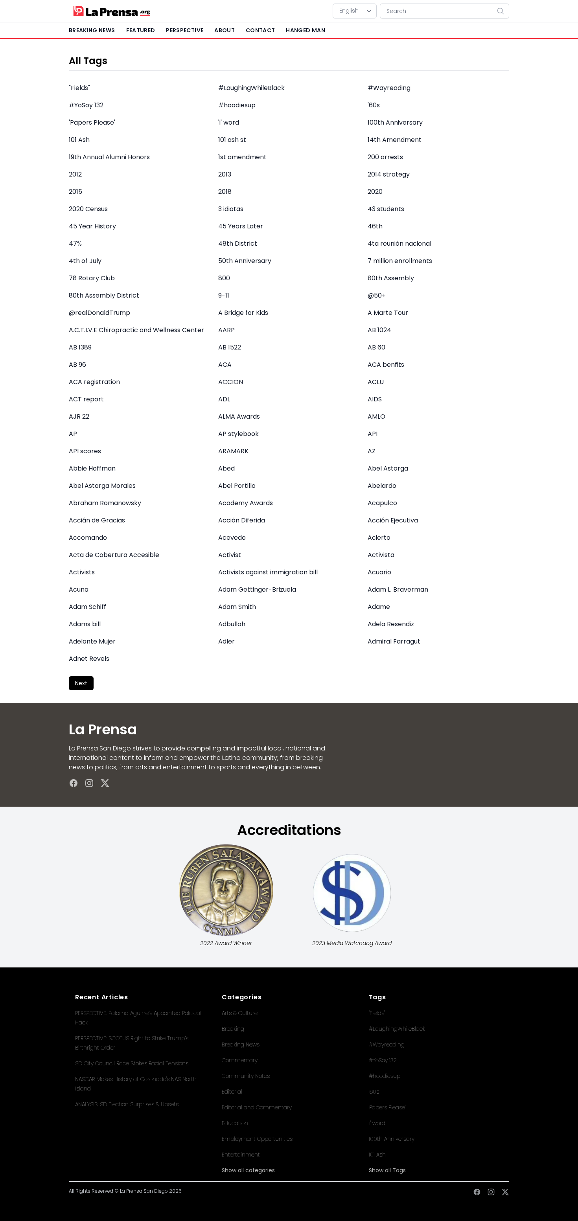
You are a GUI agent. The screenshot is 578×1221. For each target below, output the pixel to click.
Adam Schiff (87, 606)
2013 (224, 174)
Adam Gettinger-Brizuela (257, 589)
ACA (225, 364)
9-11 (223, 295)
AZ (372, 451)
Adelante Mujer (92, 641)
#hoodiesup (237, 105)
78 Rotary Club (92, 278)
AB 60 (376, 347)
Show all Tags (387, 1170)
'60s (374, 105)
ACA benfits (386, 364)
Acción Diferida (241, 520)
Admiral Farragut (394, 641)
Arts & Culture (240, 1013)
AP (73, 433)
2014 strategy (389, 174)
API (372, 433)
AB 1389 (80, 347)
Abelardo (382, 485)
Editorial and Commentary (257, 1107)
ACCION (230, 381)
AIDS (375, 399)
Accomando (88, 537)
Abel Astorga (388, 468)
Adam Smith (237, 606)
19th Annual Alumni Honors (109, 157)
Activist (229, 554)
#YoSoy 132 (86, 105)
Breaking (233, 1029)
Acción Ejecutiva (393, 520)
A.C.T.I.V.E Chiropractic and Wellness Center (136, 330)
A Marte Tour (388, 312)
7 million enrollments (400, 260)
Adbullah (231, 624)
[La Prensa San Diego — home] (111, 11)
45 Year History (92, 226)
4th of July (85, 260)
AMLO (376, 416)
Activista (381, 554)
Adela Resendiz (391, 624)
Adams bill (85, 624)
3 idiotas (230, 208)
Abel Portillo (237, 485)
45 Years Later (240, 226)
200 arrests (385, 157)
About (224, 30)
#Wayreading (389, 87)
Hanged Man (305, 30)
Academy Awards (245, 503)
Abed (226, 468)
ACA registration (94, 381)
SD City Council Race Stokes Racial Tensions (131, 1063)
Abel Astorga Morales (102, 485)
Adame (379, 606)
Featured (140, 30)
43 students (386, 208)
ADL (224, 399)
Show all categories (248, 1170)
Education (235, 1123)
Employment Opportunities (257, 1139)
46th (375, 226)
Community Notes (246, 1076)
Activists (82, 572)
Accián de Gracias (97, 520)
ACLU (376, 381)
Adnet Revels (89, 658)
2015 (75, 191)
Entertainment (241, 1154)
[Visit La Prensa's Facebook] (73, 783)
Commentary (240, 1060)
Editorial (232, 1092)
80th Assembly (391, 278)
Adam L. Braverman (398, 589)
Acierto (379, 537)
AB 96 (77, 364)
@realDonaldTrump (99, 312)
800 (224, 278)
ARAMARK (233, 451)
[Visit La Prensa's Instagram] (89, 783)
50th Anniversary (244, 260)
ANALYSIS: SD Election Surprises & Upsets (127, 1104)
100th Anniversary (395, 122)
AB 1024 (379, 330)
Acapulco (382, 503)
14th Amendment (395, 139)
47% (75, 243)
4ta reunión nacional (399, 243)
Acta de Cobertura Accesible (114, 554)
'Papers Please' (92, 122)
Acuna (78, 589)
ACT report (86, 399)
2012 (75, 174)
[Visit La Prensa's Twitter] (105, 783)
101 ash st (232, 139)
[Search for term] (503, 11)
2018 (225, 191)
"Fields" (79, 87)
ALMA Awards (239, 416)
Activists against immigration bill (268, 572)
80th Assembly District (104, 295)
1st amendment (242, 157)
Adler (226, 641)
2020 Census (88, 208)
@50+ (377, 295)
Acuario (379, 572)
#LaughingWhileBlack (251, 87)
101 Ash (79, 139)
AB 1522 (229, 347)
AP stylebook (238, 433)
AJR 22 (79, 416)
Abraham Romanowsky (105, 503)
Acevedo (232, 537)
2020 (375, 191)
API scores (85, 451)
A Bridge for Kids (243, 312)
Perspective (184, 30)
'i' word (228, 122)
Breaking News (241, 1044)
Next (81, 683)
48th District (237, 243)
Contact (260, 30)
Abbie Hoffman (92, 468)
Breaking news (92, 30)
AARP (226, 330)
